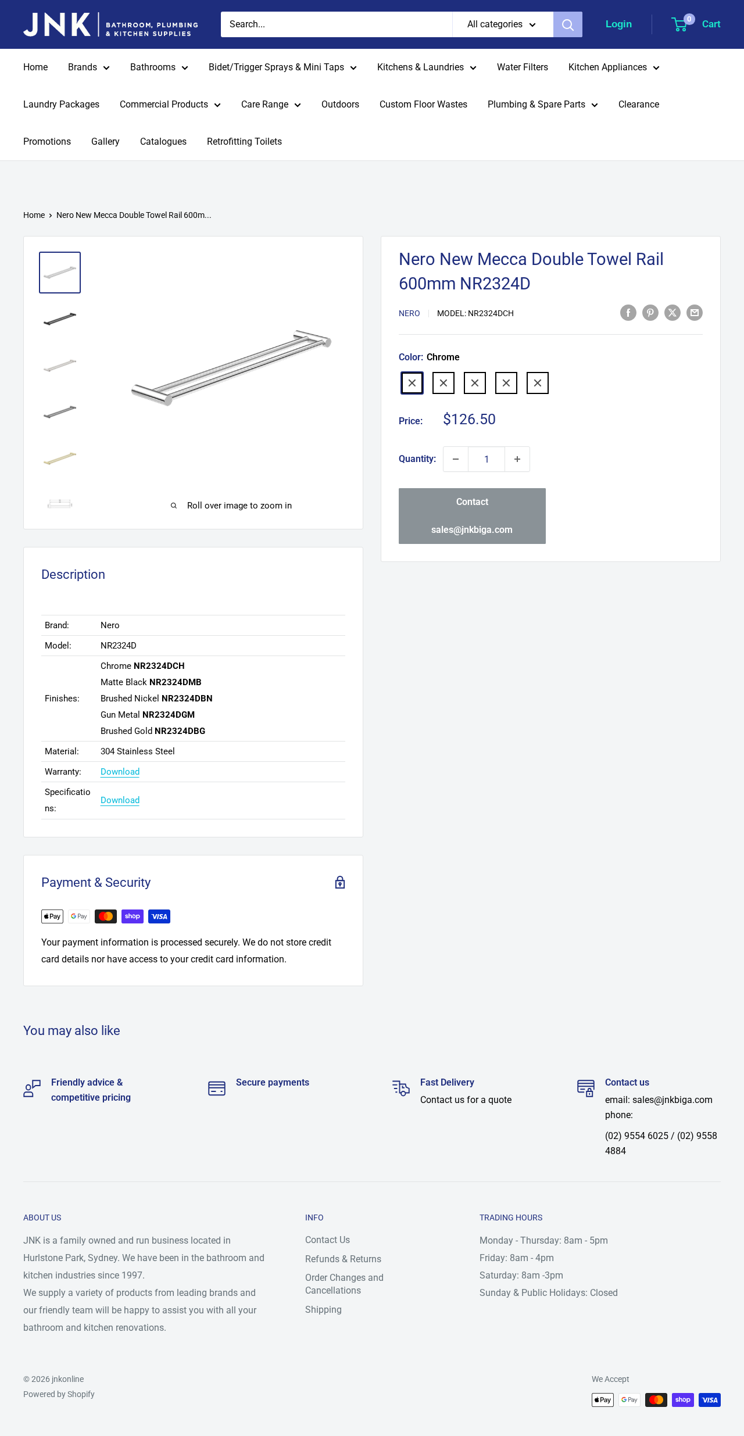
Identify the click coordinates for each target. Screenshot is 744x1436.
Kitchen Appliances (607, 67)
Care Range (264, 104)
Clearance (638, 104)
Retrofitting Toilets (244, 141)
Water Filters (522, 67)
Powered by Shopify (59, 1394)
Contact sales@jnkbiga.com (472, 515)
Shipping (323, 1309)
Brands (82, 67)
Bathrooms (153, 67)
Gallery (105, 141)
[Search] (567, 24)
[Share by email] (694, 312)
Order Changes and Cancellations (344, 1284)
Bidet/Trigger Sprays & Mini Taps (276, 67)
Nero (409, 313)
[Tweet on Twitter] (672, 312)
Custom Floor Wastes (423, 104)
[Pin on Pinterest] (650, 312)
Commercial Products (164, 104)
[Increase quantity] (517, 459)
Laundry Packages (61, 104)
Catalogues (163, 141)
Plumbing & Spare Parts (536, 104)
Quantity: (417, 458)
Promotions (47, 141)
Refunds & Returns (343, 1259)
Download (120, 772)
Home (35, 67)
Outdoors (340, 104)
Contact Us (327, 1239)
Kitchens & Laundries (420, 67)
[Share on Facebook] (628, 312)
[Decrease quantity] (455, 459)
